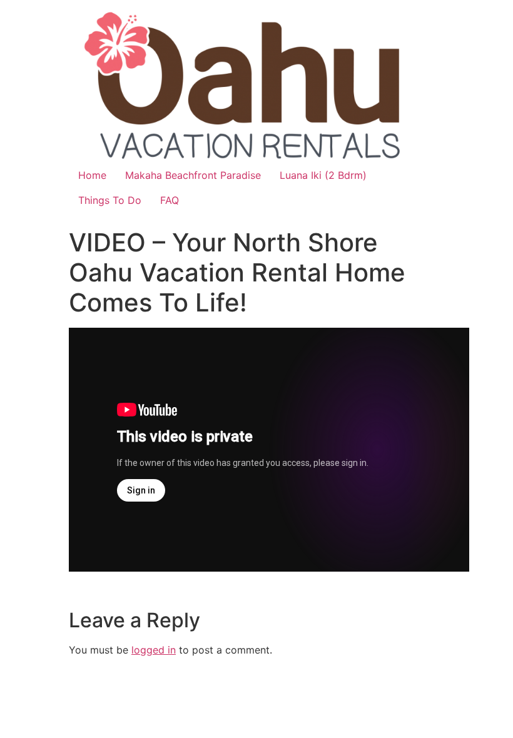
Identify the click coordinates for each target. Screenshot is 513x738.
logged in (153, 650)
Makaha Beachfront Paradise (193, 175)
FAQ (169, 200)
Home (92, 175)
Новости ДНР (102, 591)
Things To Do (109, 200)
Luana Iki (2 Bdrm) (323, 175)
